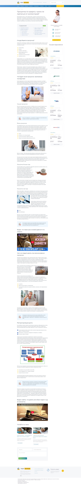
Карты (18, 6)
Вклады (22, 6)
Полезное (41, 6)
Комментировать (23, 458)
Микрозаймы (36, 6)
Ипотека (26, 6)
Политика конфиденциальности (37, 2)
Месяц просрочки (24, 32)
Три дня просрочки (24, 31)
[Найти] (63, 2)
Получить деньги (56, 39)
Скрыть (44, 25)
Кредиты (31, 6)
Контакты (36, 471)
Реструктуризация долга (38, 32)
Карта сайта (44, 2)
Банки (50, 6)
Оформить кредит (60, 6)
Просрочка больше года (25, 33)
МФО (46, 6)
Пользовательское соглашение (39, 470)
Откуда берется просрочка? (24, 27)
